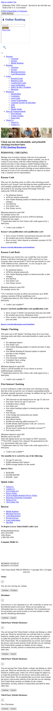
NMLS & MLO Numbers (21, 87)
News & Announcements (16, 111)
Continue (5, 590)
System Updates (17, 116)
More (13, 107)
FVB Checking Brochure (13, 147)
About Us (10, 120)
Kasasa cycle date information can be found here (18, 247)
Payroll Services (12, 518)
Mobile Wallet (16, 109)
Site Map (9, 522)
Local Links (15, 98)
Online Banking (7, 13)
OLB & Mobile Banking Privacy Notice (21, 495)
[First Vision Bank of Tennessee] (14, 11)
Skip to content (7, 2)
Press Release (16, 114)
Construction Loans (18, 83)
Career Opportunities (19, 100)
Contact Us (15, 125)
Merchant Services (18, 72)
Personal (9, 56)
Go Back (14, 590)
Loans (8, 76)
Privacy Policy (11, 493)
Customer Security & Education (23, 103)
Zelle (13, 105)
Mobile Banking (17, 63)
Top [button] (14, 2)
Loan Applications (18, 85)
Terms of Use (11, 500)
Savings (14, 61)
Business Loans (17, 81)
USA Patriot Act (12, 491)
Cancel (13, 618)
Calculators (15, 96)
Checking (14, 59)
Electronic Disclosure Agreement (19, 498)
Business (9, 65)
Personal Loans (17, 78)
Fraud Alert (15, 118)
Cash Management (18, 74)
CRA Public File (12, 502)
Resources (10, 92)
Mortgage (14, 89)
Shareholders (16, 94)
